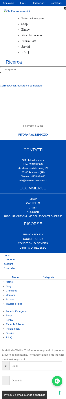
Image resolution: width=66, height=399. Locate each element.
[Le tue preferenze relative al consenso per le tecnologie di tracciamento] (59, 392)
